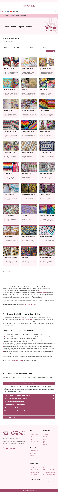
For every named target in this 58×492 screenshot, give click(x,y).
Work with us (33, 438)
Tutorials (32, 455)
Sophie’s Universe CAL (9, 89)
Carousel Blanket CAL (9, 152)
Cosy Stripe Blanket (45, 110)
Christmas (45, 444)
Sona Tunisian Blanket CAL (28, 194)
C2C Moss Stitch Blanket (28, 131)
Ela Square (24, 89)
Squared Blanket (8, 110)
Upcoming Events (34, 434)
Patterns (13, 15)
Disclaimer (32, 481)
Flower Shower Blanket (27, 68)
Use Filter (50, 51)
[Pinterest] (2, 11)
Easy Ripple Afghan (27, 173)
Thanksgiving (46, 442)
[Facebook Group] (5, 11)
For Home (45, 436)
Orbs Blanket (25, 215)
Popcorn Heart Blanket (27, 152)
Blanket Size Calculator (17, 360)
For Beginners (33, 453)
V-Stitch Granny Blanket (46, 236)
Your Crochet (7, 15)
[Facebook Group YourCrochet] (11, 448)
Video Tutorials (33, 452)
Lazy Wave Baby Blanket (10, 131)
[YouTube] (11, 11)
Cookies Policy (47, 481)
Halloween (45, 441)
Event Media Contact (34, 441)
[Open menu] (55, 11)
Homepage (32, 433)
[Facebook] (8, 11)
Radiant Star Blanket (9, 68)
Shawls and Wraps (47, 438)
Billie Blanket (25, 257)
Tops (44, 433)
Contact (31, 439)
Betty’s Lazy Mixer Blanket (28, 236)
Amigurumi (45, 434)
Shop (31, 456)
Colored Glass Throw (45, 194)
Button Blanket (43, 89)
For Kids (45, 439)
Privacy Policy (39, 481)
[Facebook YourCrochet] (7, 448)
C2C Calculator (33, 466)
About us (32, 436)
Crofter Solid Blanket (9, 215)
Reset (42, 51)
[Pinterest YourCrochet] (3, 448)
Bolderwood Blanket (45, 131)
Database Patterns (34, 450)
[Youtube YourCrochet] (14, 448)
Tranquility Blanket (8, 236)
